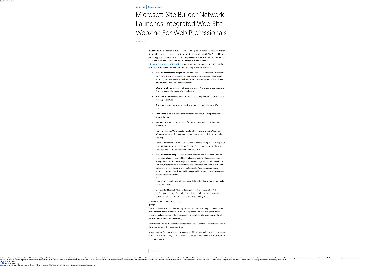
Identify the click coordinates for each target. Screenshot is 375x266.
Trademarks (65, 265)
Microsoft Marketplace (173, 259)
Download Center (133, 258)
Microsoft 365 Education (275, 258)
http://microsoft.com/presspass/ (190, 235)
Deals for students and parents (337, 258)
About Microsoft (216, 259)
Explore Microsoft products (94, 258)
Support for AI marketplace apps (136, 259)
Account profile (121, 258)
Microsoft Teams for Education (256, 258)
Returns (158, 258)
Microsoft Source (141, 41)
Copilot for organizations (60, 258)
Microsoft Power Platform (49, 259)
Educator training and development (314, 258)
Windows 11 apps (110, 258)
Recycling (82, 265)
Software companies (189, 259)
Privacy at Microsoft (239, 259)
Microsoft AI (4, 259)
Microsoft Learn (119, 259)
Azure (98, 259)
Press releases (155, 251)
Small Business (90, 259)
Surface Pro (4, 258)
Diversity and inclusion (260, 259)
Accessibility (273, 259)
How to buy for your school (293, 258)
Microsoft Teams (64, 259)
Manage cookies (46, 265)
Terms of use (56, 265)
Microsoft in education (223, 258)
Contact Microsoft (29, 265)
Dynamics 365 (26, 259)
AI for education (353, 258)
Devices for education (238, 258)
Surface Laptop (13, 258)
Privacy (38, 265)
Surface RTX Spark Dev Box (42, 258)
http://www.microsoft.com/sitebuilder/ (165, 64)
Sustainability (282, 259)
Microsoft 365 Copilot (77, 259)
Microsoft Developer (107, 259)
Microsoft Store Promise (194, 258)
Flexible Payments (209, 258)
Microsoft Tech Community (157, 259)
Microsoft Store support (147, 258)
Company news (227, 259)
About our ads (90, 265)
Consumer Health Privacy (8, 265)
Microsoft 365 (36, 259)
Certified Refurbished (179, 258)
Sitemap (20, 265)
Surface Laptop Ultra (26, 258)
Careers (207, 259)
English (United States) (7, 261)
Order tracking (166, 258)
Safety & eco (74, 265)
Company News (154, 6)
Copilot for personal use (77, 258)
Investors (250, 259)
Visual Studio (200, 259)
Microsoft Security (15, 259)
